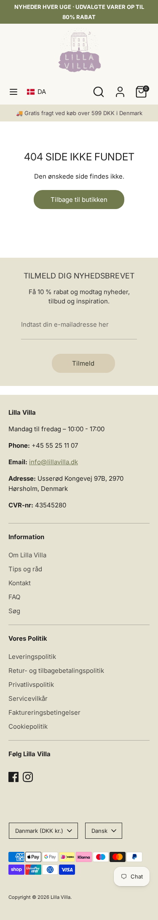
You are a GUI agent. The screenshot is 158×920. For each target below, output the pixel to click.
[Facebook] (13, 777)
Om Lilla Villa (27, 555)
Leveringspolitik (32, 657)
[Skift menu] (13, 91)
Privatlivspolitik (31, 684)
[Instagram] (28, 777)
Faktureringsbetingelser (44, 712)
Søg (14, 611)
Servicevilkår (28, 698)
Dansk (99, 830)
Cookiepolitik (28, 726)
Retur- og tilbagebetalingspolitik (56, 671)
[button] (38, 91)
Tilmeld (83, 363)
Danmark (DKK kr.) (39, 830)
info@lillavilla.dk (53, 462)
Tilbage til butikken (79, 200)
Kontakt (19, 583)
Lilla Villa (60, 897)
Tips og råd (25, 569)
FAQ (14, 597)
